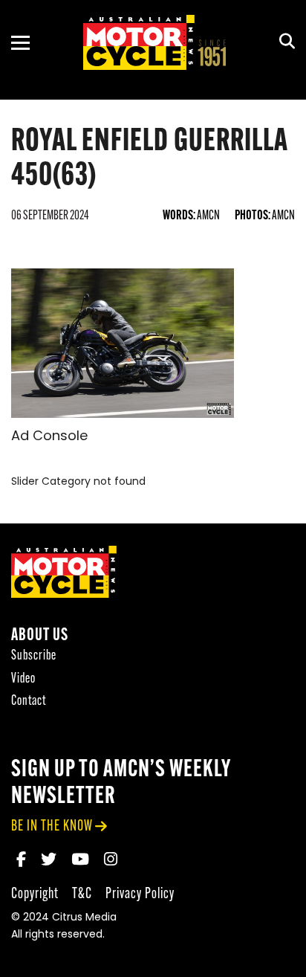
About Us (39, 636)
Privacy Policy (140, 894)
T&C (82, 894)
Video (23, 679)
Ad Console (49, 437)
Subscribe (33, 656)
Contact (28, 701)
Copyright (35, 894)
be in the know (52, 826)
